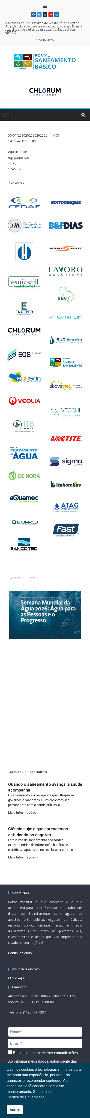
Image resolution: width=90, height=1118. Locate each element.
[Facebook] (33, 14)
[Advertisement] (45, 710)
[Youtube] (50, 14)
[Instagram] (45, 14)
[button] (45, 6)
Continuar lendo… (21, 953)
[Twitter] (39, 14)
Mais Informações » (23, 812)
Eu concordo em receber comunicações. (45, 1053)
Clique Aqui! (16, 978)
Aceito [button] (15, 1110)
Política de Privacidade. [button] (26, 1097)
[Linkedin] (56, 14)
